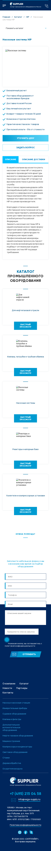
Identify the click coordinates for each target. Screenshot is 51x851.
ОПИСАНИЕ (10, 159)
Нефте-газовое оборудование (18, 735)
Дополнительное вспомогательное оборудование (11, 727)
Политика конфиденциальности (25, 825)
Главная (6, 17)
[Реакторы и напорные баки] (25, 437)
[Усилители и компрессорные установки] (25, 483)
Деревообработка (12, 763)
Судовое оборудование (14, 713)
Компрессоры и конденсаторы (17, 746)
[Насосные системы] (25, 391)
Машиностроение (11, 741)
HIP (27, 17)
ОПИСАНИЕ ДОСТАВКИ (33, 159)
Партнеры (21, 688)
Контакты (8, 692)
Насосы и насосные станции (16, 702)
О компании (9, 683)
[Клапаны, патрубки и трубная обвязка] (25, 344)
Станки (6, 757)
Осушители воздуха (12, 768)
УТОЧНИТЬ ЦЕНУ (25, 138)
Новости (7, 688)
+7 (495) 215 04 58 (25, 793)
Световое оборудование (15, 752)
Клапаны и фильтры (12, 719)
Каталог (18, 17)
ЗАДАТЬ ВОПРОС (25, 147)
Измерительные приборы (15, 708)
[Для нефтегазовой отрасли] (25, 298)
